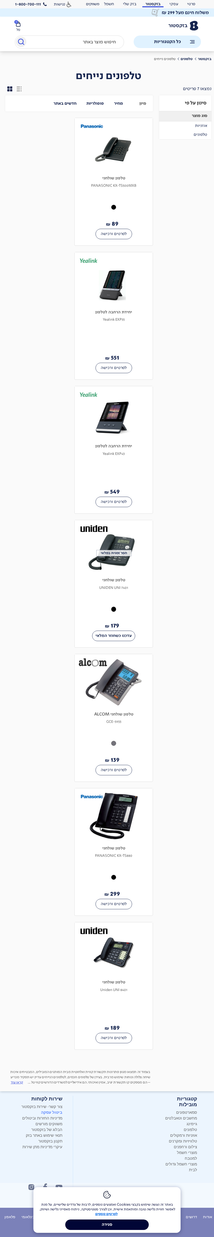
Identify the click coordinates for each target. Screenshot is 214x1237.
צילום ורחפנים (185, 1146)
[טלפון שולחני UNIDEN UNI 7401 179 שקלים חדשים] (114, 583)
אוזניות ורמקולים (183, 1135)
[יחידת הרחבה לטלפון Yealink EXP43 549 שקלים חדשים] (114, 449)
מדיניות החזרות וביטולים (42, 1118)
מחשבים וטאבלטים (181, 1118)
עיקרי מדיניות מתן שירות (42, 1146)
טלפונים (200, 134)
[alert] (92, 4)
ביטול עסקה (51, 1112)
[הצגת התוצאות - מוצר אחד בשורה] (19, 89)
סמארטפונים (186, 1112)
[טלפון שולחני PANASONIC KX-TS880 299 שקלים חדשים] (114, 852)
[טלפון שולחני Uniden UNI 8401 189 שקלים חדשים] (114, 986)
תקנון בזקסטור (50, 1141)
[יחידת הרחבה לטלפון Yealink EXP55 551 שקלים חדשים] (114, 315)
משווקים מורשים (48, 1123)
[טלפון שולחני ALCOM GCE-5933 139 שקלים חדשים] (114, 717)
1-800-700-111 (28, 4)
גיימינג (192, 1123)
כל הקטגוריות (167, 41)
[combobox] (69, 42)
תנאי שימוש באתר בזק (44, 1135)
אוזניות (201, 125)
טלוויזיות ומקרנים (183, 1141)
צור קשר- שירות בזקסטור (41, 1106)
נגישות (59, 4)
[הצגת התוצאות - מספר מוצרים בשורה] (10, 89)
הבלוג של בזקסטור (46, 1129)
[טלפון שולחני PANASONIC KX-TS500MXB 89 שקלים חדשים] (114, 181)
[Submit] (20, 43)
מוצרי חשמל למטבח (187, 1155)
